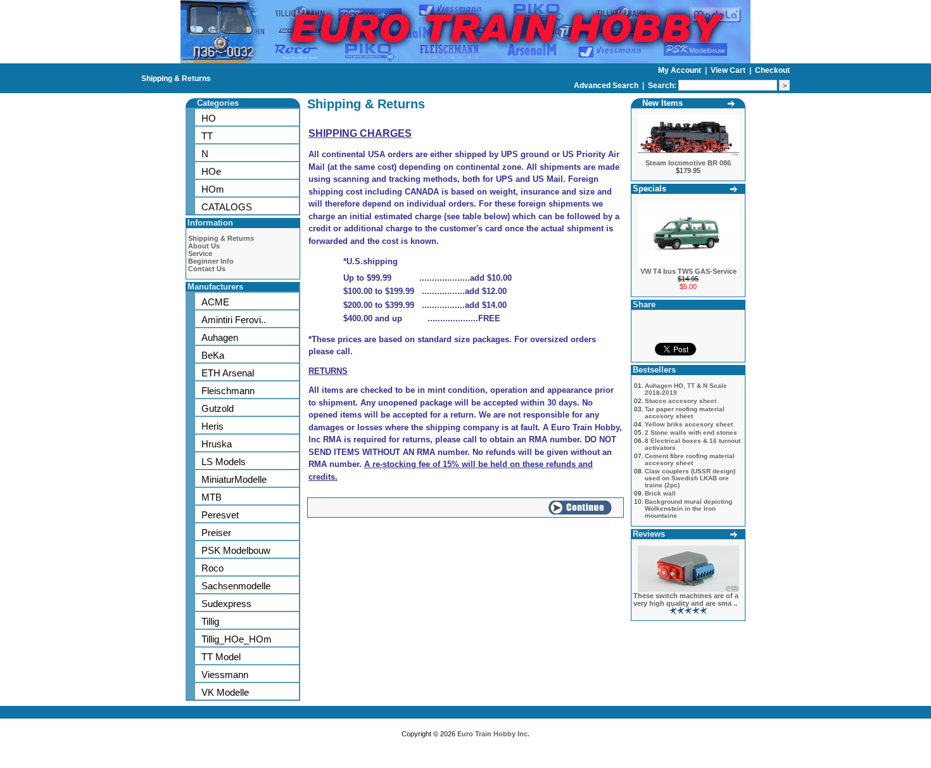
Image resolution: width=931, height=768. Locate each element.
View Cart (729, 70)
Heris (212, 426)
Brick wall (660, 493)
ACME (215, 302)
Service (200, 253)
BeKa (212, 355)
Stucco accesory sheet (680, 400)
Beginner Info (211, 261)
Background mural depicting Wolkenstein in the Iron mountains (688, 508)
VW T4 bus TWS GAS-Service (688, 271)
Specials (649, 188)
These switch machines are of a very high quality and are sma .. (685, 599)
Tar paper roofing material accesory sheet (685, 412)
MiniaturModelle (234, 479)
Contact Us (206, 268)
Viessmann (224, 674)
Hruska (216, 443)
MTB (211, 497)
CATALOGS (226, 207)
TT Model (221, 656)
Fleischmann (228, 390)
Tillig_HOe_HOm (236, 639)
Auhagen (219, 337)
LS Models (223, 461)
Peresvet (220, 514)
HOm (212, 189)
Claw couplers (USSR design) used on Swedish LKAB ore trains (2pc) (690, 478)
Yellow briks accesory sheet (689, 424)
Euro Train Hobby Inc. (493, 734)
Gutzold (217, 408)
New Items (662, 103)
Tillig (210, 621)
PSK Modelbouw (235, 550)
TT (207, 136)
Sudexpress (226, 603)
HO (208, 118)
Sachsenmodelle (235, 585)
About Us (204, 246)
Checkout (772, 70)
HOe (211, 171)
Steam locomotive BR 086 (688, 163)
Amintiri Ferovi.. (233, 319)
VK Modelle (225, 692)
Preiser (216, 532)
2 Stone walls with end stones (691, 432)
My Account (680, 70)
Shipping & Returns (176, 78)
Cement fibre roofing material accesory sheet (690, 459)
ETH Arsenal (227, 373)
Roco (212, 568)
